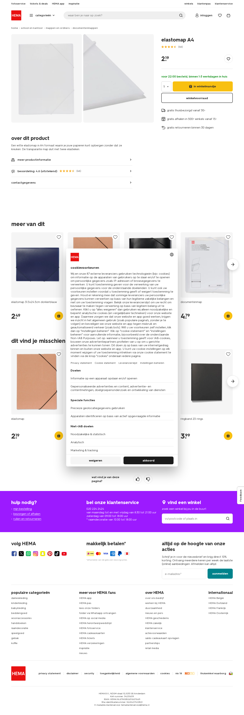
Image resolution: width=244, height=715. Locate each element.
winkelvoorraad (197, 98)
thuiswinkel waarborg (213, 673)
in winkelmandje (204, 86)
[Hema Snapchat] (42, 553)
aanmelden (220, 573)
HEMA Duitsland (217, 603)
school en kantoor (32, 28)
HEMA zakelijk (153, 623)
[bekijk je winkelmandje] (228, 15)
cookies (165, 673)
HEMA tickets (87, 638)
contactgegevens (23, 182)
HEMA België (216, 598)
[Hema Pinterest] (49, 553)
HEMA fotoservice (90, 628)
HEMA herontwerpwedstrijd (95, 623)
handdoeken (18, 623)
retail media (152, 648)
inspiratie (84, 648)
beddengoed (19, 613)
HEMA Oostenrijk (218, 613)
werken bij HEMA (155, 603)
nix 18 (178, 673)
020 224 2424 (95, 508)
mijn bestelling (22, 508)
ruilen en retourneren (27, 519)
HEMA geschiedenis (157, 618)
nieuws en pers (154, 613)
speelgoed (17, 633)
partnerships (152, 643)
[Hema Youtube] (64, 553)
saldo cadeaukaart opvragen (162, 638)
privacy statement (50, 673)
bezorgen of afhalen (26, 513)
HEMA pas (85, 603)
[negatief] (148, 479)
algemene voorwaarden (140, 673)
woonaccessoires (21, 618)
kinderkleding (19, 603)
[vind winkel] (228, 518)
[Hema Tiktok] (56, 553)
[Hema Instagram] (35, 553)
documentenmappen (85, 28)
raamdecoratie (19, 628)
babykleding (18, 608)
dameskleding (19, 598)
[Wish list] (220, 15)
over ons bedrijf (154, 598)
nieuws (83, 653)
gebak (15, 638)
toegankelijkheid (110, 673)
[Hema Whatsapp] (28, 553)
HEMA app (85, 598)
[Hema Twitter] (21, 553)
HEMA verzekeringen (91, 643)
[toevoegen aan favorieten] (228, 58)
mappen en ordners (58, 28)
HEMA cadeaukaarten (92, 633)
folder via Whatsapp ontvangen (97, 613)
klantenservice (153, 628)
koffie (14, 643)
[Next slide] (232, 264)
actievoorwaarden (156, 633)
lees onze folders (89, 608)
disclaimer (72, 673)
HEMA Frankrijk (217, 608)
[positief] (137, 479)
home (14, 28)
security (89, 673)
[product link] (37, 265)
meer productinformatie (34, 159)
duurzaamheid (153, 608)
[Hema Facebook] (14, 553)
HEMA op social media (92, 618)
